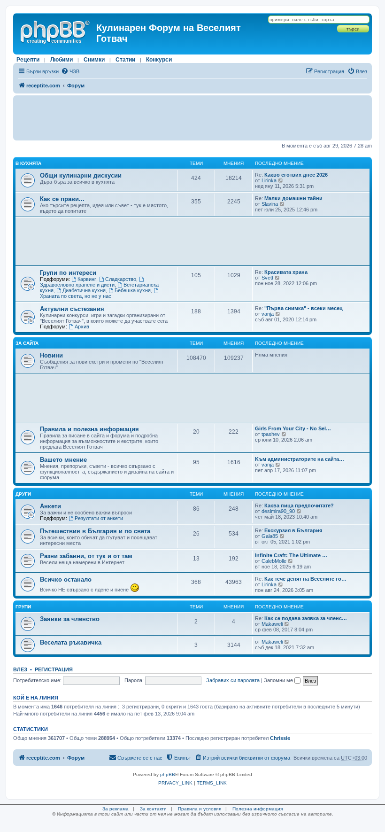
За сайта (26, 343)
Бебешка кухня (133, 290)
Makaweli (272, 624)
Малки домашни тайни (293, 198)
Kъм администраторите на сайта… (299, 459)
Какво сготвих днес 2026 (296, 175)
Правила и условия (199, 808)
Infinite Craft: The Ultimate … (291, 555)
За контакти (153, 808)
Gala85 (270, 536)
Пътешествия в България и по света (95, 531)
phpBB (167, 774)
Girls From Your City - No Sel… (293, 428)
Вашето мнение (63, 459)
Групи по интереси (68, 272)
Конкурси (159, 59)
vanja (268, 314)
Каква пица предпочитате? (299, 505)
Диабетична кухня (84, 290)
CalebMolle (274, 561)
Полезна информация (257, 808)
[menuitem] (70, 71)
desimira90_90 (278, 511)
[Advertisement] (192, 118)
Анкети (50, 506)
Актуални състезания (72, 308)
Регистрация (54, 669)
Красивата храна (286, 272)
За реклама (115, 808)
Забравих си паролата (233, 680)
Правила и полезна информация (89, 429)
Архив (82, 326)
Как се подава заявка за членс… (305, 618)
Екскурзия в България (293, 530)
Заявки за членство (70, 618)
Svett (267, 277)
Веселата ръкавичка (70, 642)
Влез (20, 669)
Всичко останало (66, 579)
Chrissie (280, 738)
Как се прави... (62, 198)
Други (23, 494)
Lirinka (269, 180)
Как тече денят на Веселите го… (305, 579)
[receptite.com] (55, 31)
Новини (51, 355)
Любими (61, 59)
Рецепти (27, 59)
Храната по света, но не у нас (75, 296)
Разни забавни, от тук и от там (86, 556)
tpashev (271, 434)
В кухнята (28, 163)
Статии (125, 59)
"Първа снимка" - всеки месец (303, 308)
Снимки (94, 59)
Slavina (270, 204)
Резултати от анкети (99, 518)
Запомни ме (279, 680)
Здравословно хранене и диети (77, 285)
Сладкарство (120, 279)
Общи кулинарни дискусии (81, 175)
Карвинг (86, 279)
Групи (23, 606)
